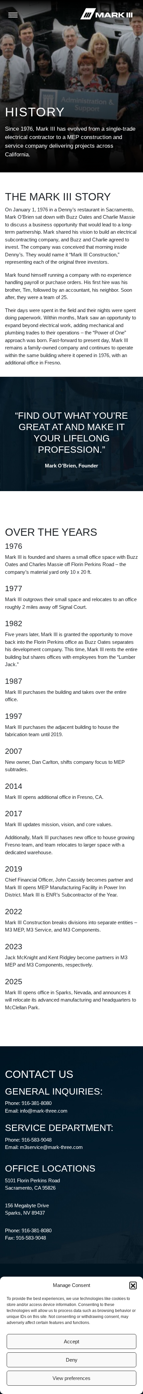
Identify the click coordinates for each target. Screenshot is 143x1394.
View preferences (71, 1378)
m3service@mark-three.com (51, 1147)
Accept (71, 1341)
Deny (71, 1360)
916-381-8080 (37, 1103)
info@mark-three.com (44, 1111)
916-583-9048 (37, 1140)
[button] (133, 1285)
